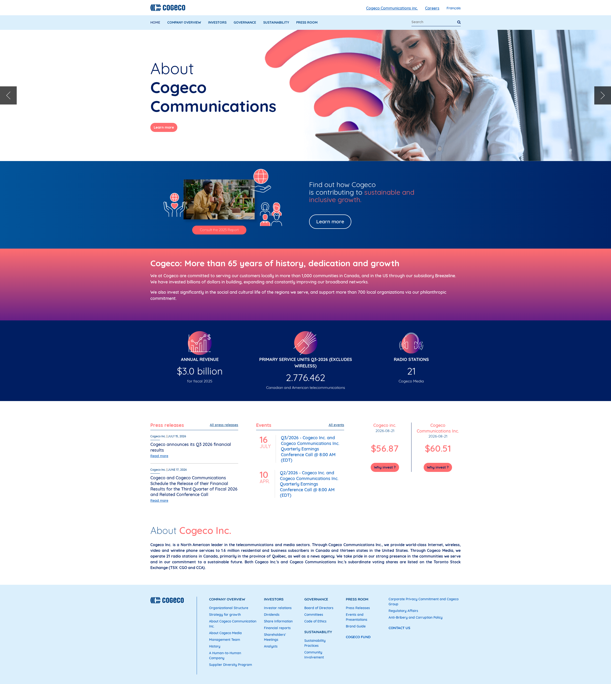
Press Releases (358, 608)
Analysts (271, 646)
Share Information (278, 621)
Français (454, 8)
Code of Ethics (315, 621)
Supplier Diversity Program (230, 665)
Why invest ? (385, 467)
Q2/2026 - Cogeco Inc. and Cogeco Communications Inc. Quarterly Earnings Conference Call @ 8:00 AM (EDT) (309, 484)
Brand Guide (356, 626)
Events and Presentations (356, 617)
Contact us (399, 628)
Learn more (164, 127)
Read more (159, 456)
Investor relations (278, 608)
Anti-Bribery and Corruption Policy (415, 617)
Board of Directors (318, 608)
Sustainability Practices (315, 643)
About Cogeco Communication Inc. (232, 623)
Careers (432, 8)
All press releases (224, 425)
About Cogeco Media (225, 633)
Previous (8, 95)
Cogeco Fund (358, 637)
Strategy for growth (225, 614)
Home (155, 22)
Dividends (271, 614)
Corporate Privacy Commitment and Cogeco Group (423, 601)
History (214, 646)
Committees (313, 614)
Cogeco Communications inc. (392, 8)
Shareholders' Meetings (275, 637)
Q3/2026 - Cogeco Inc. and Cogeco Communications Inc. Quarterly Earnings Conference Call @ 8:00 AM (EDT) (310, 449)
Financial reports (277, 628)
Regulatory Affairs (403, 611)
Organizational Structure (228, 608)
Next (602, 95)
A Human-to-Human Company (225, 655)
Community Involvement (314, 654)
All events (336, 425)
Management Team (224, 639)
